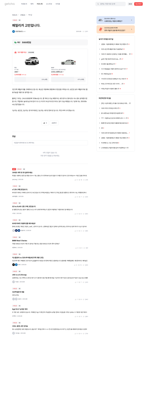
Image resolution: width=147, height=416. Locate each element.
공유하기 (54, 123)
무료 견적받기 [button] (138, 4)
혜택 (31, 4)
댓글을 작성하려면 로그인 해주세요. (24, 143)
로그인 (130, 4)
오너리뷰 (49, 4)
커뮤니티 (40, 4)
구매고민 (22, 15)
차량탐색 (24, 4)
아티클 (58, 4)
